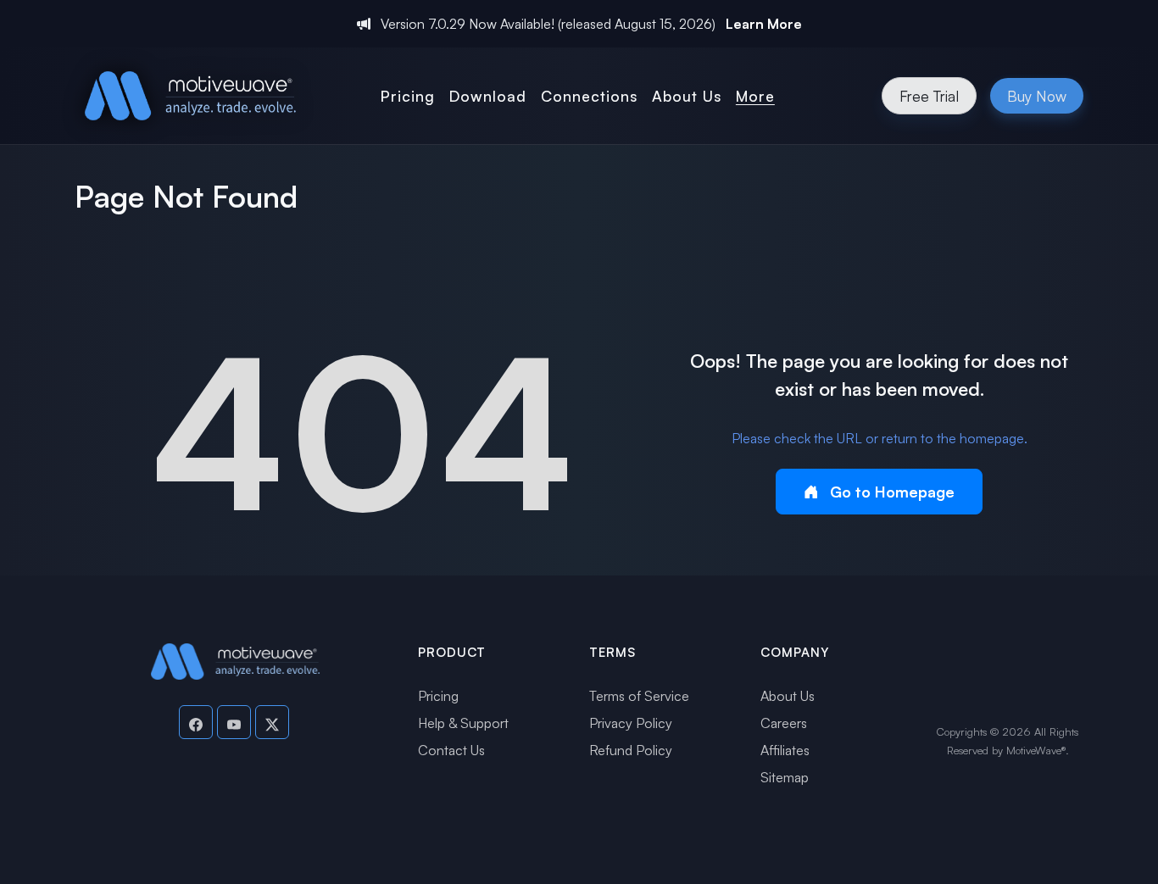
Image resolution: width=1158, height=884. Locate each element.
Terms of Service (639, 695)
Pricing (438, 695)
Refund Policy (630, 750)
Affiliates (785, 750)
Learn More (764, 23)
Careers (783, 722)
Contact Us (451, 750)
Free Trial (929, 95)
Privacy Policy (630, 722)
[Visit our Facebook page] (196, 722)
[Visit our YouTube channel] (234, 722)
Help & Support (463, 722)
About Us (787, 695)
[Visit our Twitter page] (272, 722)
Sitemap (784, 777)
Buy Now (1036, 95)
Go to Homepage (890, 491)
